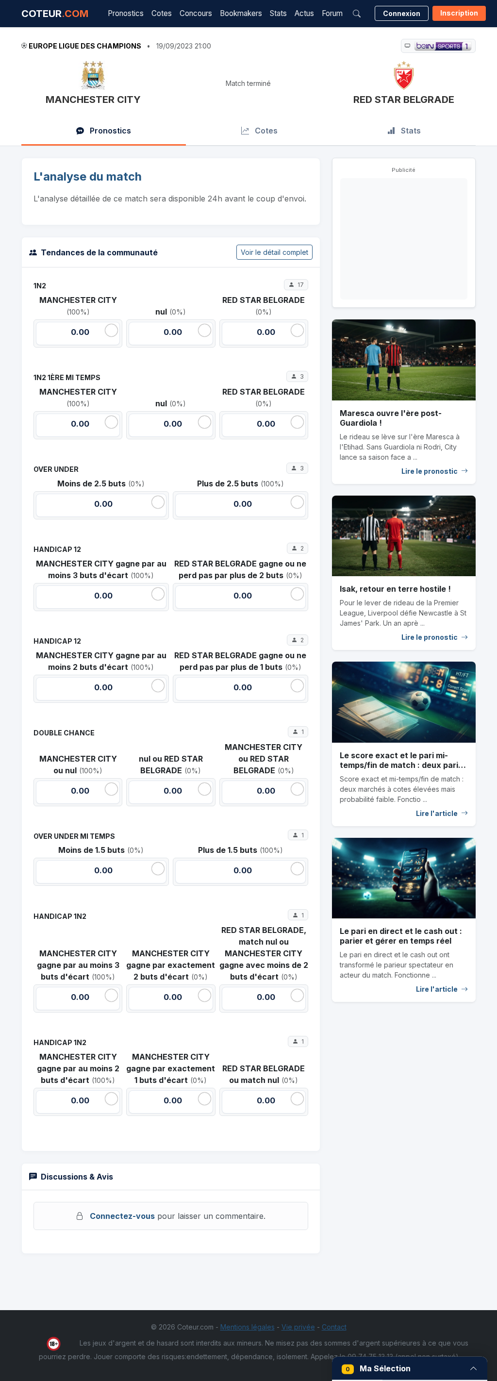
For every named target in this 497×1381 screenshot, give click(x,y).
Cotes (161, 13)
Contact (334, 1327)
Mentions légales (247, 1327)
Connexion (401, 13)
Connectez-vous (122, 1216)
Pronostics (126, 13)
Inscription (459, 13)
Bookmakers (241, 13)
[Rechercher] (357, 13)
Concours (196, 13)
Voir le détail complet (274, 252)
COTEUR (54, 13)
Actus (304, 13)
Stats (278, 13)
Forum (332, 13)
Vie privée (298, 1327)
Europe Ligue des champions (85, 46)
